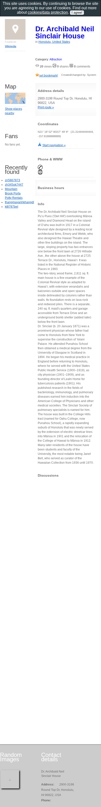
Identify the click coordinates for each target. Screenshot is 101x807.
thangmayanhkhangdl (19, 202)
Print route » (46, 107)
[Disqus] (66, 542)
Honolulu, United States (54, 42)
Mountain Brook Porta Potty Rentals (14, 193)
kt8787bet (11, 206)
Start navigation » (54, 145)
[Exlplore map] (15, 103)
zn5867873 (12, 180)
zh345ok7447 (14, 184)
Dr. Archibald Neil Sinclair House (64, 32)
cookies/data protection (48, 12)
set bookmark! (48, 75)
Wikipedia (10, 46)
